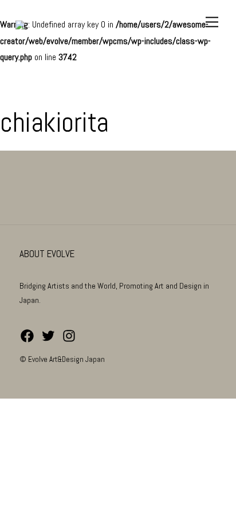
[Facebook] (27, 341)
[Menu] (212, 22)
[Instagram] (69, 341)
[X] (48, 341)
